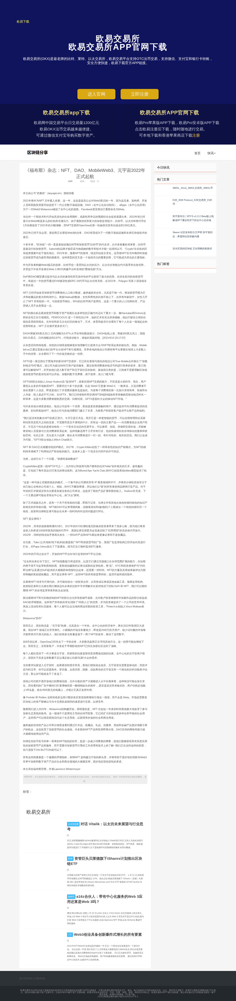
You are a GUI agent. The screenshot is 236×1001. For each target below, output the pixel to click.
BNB (70, 858)
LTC (70, 934)
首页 (197, 153)
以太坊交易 (73, 824)
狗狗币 (71, 896)
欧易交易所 (38, 152)
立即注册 (140, 94)
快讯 (210, 153)
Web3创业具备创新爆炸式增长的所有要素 (108, 934)
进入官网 (96, 94)
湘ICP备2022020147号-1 (126, 996)
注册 (196, 135)
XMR (70, 181)
